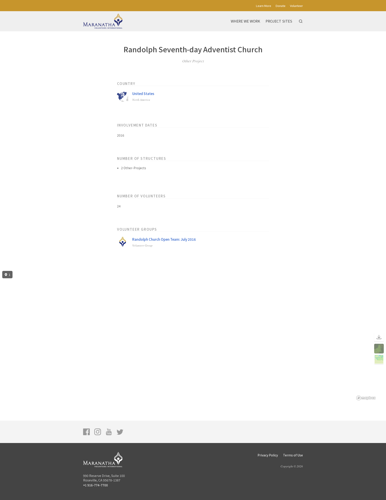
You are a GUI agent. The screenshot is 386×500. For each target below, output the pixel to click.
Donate (280, 6)
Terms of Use (293, 455)
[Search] (300, 21)
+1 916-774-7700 (95, 485)
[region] (193, 336)
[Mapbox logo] (366, 398)
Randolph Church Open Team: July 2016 (164, 239)
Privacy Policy (268, 455)
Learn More (263, 6)
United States (143, 93)
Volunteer (296, 6)
